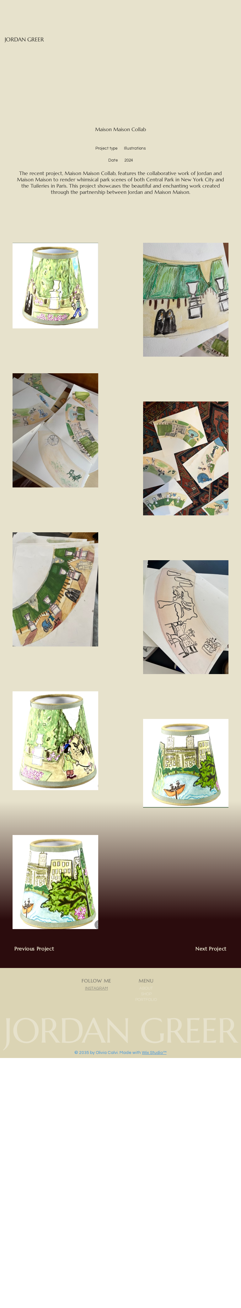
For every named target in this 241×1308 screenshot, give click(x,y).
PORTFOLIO (146, 999)
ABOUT (146, 988)
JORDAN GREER (24, 39)
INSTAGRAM (96, 988)
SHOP (146, 994)
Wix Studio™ (154, 1052)
